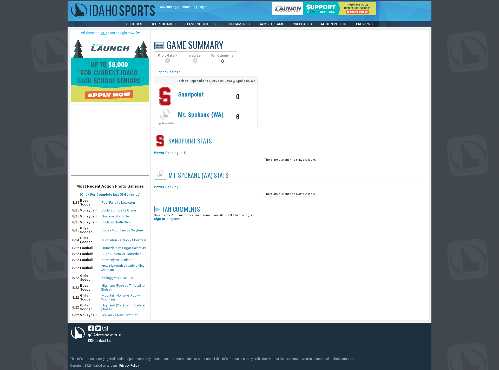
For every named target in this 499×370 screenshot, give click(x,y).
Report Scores (167, 72)
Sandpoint (191, 94)
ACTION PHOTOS (334, 24)
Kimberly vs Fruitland (117, 260)
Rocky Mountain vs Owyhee (122, 230)
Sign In (159, 219)
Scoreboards (163, 24)
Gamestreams (272, 24)
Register (173, 219)
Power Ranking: (167, 187)
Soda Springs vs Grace (119, 210)
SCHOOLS (134, 24)
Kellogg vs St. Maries (117, 278)
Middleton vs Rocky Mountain (124, 240)
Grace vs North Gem (117, 216)
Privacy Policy (129, 365)
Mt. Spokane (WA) (201, 114)
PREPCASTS (302, 24)
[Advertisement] (110, 141)
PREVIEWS (364, 24)
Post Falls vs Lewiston (118, 202)
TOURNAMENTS (237, 24)
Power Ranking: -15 (170, 153)
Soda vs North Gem (116, 222)
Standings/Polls (200, 24)
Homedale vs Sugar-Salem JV (124, 248)
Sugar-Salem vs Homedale (121, 254)
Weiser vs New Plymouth (120, 315)
